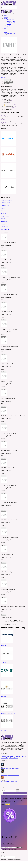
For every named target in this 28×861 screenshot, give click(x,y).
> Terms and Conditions (21, 756)
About (5, 28)
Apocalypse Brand (5, 202)
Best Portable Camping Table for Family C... (10, 781)
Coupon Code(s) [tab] (8, 83)
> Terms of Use (4, 758)
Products (6, 17)
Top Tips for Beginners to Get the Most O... (10, 775)
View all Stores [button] (4, 232)
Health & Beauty (11, 21)
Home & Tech (10, 19)
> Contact (15, 758)
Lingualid (3, 208)
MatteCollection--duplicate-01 (8, 713)
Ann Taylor (3, 662)
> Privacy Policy (10, 756)
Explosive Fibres (5, 205)
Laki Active (3, 213)
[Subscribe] (17, 790)
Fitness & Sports (11, 22)
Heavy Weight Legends (6, 200)
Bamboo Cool (4, 226)
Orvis (2, 679)
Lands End (3, 645)
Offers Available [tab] (8, 81)
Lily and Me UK (5, 229)
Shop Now (3, 77)
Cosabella (3, 224)
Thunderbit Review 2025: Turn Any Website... (10, 768)
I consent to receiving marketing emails (9, 849)
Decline (3, 804)
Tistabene (3, 218)
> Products (3, 756)
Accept (7, 804)
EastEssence (4, 696)
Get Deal (3, 250)
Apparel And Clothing (9, 33)
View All (9, 26)
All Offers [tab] (7, 80)
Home (5, 15)
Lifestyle (9, 24)
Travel (8, 25)
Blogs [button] (5, 18)
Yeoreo (2, 210)
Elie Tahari (3, 730)
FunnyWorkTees (5, 216)
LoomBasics (4, 221)
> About (11, 758)
